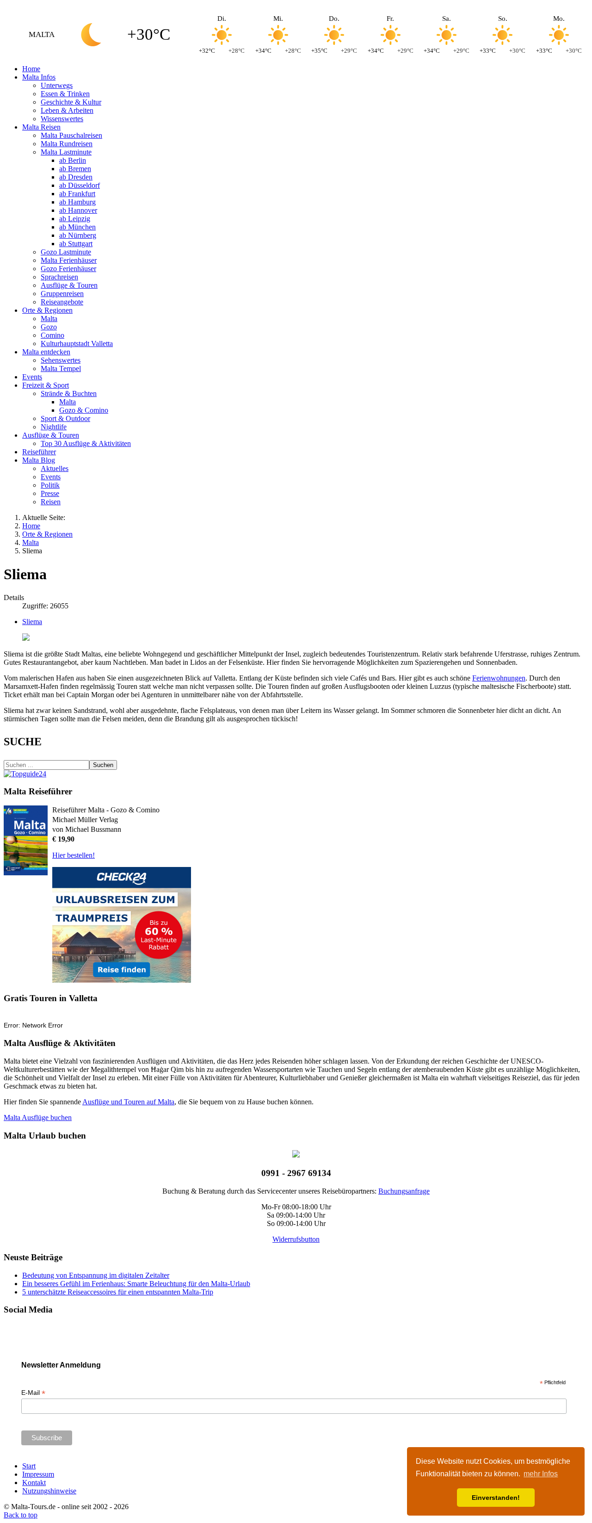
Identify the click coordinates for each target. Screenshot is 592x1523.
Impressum (38, 1474)
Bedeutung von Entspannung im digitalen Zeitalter (95, 1275)
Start (29, 1466)
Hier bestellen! (73, 855)
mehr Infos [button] (541, 1474)
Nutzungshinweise (49, 1491)
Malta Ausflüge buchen (38, 1117)
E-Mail (33, 1392)
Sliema (32, 621)
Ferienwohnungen (498, 678)
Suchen (103, 765)
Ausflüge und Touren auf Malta (128, 1102)
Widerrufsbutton (296, 1239)
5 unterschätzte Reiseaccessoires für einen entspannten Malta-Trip (117, 1292)
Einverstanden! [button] (496, 1497)
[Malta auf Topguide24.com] (25, 774)
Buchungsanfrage (404, 1191)
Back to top (20, 1515)
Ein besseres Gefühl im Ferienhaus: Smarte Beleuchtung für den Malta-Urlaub (136, 1284)
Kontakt (34, 1482)
